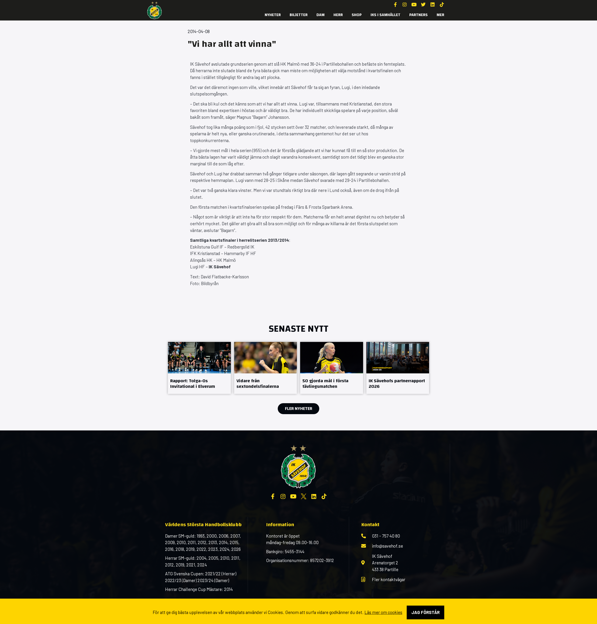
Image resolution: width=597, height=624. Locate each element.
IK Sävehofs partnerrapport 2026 (397, 383)
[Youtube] (414, 4)
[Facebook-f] (395, 4)
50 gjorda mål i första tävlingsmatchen (325, 383)
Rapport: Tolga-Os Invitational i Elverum (192, 383)
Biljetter (299, 14)
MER (440, 14)
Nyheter (273, 14)
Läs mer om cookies (383, 612)
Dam (320, 14)
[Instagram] (404, 4)
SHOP (357, 14)
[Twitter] (423, 4)
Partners (418, 14)
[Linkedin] (432, 4)
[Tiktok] (442, 4)
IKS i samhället (385, 14)
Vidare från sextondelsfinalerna (257, 383)
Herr (338, 14)
